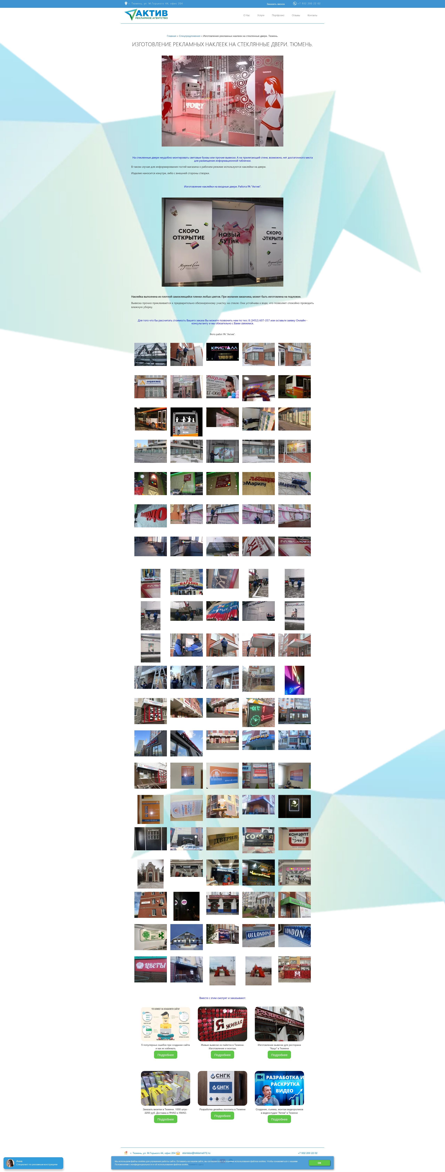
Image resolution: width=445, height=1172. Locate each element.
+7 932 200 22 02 (307, 1153)
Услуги (260, 15)
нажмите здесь (196, 1164)
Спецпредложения (189, 35)
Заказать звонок (276, 4)
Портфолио (278, 15)
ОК (319, 1163)
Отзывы (296, 15)
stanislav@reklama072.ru (196, 1153)
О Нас (246, 15)
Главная (171, 35)
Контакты (312, 15)
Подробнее (165, 1054)
